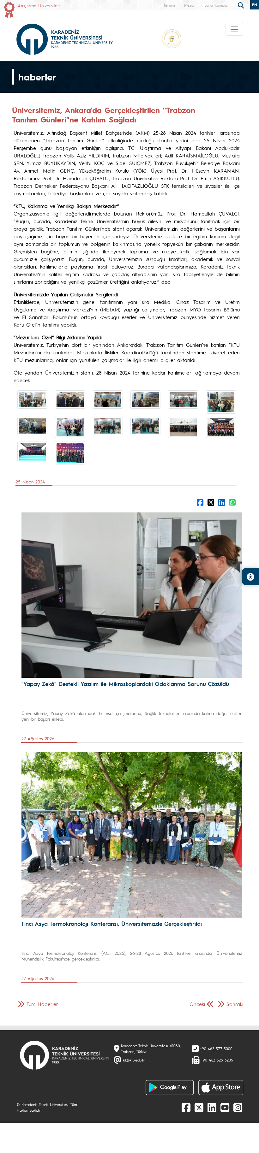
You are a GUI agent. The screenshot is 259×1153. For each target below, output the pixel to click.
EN (254, 4)
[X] (199, 1107)
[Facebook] (186, 1107)
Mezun (189, 5)
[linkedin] (212, 1107)
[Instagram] (237, 1107)
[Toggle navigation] (234, 29)
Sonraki (234, 1004)
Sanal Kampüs (216, 5)
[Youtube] (224, 1107)
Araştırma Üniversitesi (39, 5)
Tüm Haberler (42, 1004)
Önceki (197, 1004)
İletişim (169, 5)
